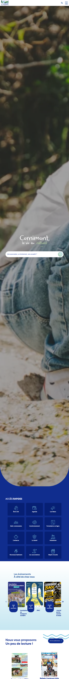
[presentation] (6, 601)
